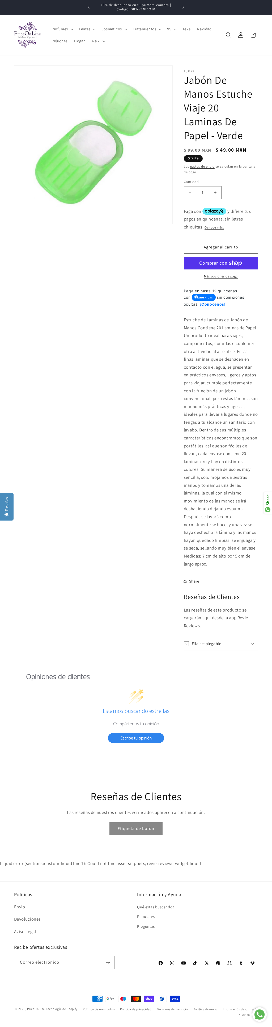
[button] (61, 29)
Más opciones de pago (221, 276)
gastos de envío (202, 166)
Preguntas (146, 926)
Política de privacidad (135, 1009)
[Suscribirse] (108, 962)
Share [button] (194, 581)
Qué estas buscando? (155, 906)
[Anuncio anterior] (89, 7)
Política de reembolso (98, 1009)
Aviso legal (250, 1015)
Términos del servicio (172, 1009)
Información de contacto (240, 1009)
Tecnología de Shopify (61, 1009)
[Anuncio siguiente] (183, 7)
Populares (146, 916)
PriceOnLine (36, 1009)
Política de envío (205, 1009)
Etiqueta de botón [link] (136, 828)
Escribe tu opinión (136, 738)
